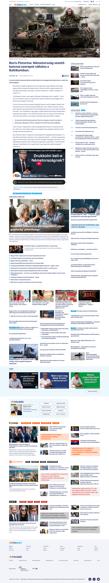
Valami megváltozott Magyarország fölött (83, 271)
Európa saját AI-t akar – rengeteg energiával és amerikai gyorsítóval (83, 216)
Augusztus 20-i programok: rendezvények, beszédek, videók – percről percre (34, 268)
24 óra (31, 4)
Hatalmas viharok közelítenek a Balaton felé (84, 220)
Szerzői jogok (70, 579)
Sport (30, 501)
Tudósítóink (46, 546)
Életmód (45, 550)
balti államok (27, 193)
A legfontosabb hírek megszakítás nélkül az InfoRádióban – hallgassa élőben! (86, 304)
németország (17, 193)
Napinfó (62, 550)
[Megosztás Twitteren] (65, 75)
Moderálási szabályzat (60, 579)
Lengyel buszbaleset (46, 4)
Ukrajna (37, 4)
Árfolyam (36, 423)
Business (23, 501)
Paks (54, 4)
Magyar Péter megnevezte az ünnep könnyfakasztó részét (28, 256)
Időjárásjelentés (49, 560)
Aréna (98, 560)
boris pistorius (37, 193)
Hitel (27, 461)
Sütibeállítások (81, 579)
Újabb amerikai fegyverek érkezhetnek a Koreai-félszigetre (51, 437)
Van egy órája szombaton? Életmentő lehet (53, 349)
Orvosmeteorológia (63, 560)
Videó (78, 550)
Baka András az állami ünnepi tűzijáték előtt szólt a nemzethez (29, 270)
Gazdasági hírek (87, 560)
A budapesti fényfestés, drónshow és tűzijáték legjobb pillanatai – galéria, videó (35, 266)
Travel (37, 501)
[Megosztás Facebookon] (63, 75)
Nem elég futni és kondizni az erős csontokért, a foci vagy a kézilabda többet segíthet (40, 303)
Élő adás (47, 403)
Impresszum (38, 579)
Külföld (21, 187)
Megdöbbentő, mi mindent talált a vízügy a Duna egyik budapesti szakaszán (22, 362)
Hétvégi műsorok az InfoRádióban (87, 311)
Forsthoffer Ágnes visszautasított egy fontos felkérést (27, 258)
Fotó (95, 546)
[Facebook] (94, 579)
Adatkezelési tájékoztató (48, 579)
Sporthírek (76, 560)
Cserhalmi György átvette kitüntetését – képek (25, 277)
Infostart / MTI (13, 75)
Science (44, 501)
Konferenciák (46, 423)
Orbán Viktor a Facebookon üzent (21, 279)
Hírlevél (96, 548)
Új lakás (56, 423)
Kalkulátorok (52, 461)
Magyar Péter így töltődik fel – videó (22, 261)
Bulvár (61, 546)
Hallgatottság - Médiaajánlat (27, 579)
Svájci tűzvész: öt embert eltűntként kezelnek (84, 238)
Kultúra (28, 548)
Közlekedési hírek (36, 560)
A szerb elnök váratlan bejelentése (81, 254)
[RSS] (89, 579)
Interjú (44, 548)
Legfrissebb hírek (23, 560)
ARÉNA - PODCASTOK (93, 4)
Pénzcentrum (26, 423)
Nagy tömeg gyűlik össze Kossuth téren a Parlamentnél (27, 263)
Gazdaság (11, 550)
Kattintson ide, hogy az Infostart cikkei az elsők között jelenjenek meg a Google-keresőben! (40, 182)
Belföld (10, 546)
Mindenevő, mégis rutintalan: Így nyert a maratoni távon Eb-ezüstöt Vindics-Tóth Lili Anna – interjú (18, 304)
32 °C (98, 1)
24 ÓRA (83, 110)
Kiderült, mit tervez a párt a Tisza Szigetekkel (24, 316)
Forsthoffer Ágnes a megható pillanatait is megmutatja (40, 246)
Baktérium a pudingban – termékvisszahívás (84, 249)
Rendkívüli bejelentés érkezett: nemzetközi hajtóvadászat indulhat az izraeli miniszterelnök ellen (23, 485)
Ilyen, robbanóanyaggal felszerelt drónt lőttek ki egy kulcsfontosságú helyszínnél (93, 356)
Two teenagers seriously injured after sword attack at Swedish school (85, 529)
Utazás (43, 461)
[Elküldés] (68, 75)
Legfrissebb (80, 546)
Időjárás (96, 550)
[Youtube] (98, 579)
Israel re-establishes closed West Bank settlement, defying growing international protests (54, 515)
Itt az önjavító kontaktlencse (17, 333)
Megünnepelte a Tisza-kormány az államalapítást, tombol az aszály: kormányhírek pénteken (23, 446)
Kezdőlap (16, 187)
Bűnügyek (62, 548)
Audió (78, 548)
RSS (75, 579)
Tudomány (28, 546)
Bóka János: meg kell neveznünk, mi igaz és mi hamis (26, 282)
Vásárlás (35, 461)
